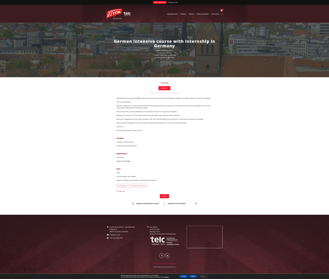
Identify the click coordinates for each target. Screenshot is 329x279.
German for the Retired (177, 204)
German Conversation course (147, 204)
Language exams (172, 14)
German (183, 14)
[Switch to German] (222, 14)
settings (166, 277)
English (191, 14)
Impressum (160, 263)
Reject (193, 276)
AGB (155, 263)
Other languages (202, 14)
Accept (183, 276)
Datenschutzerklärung (169, 263)
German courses (122, 186)
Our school (215, 14)
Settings (203, 276)
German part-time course (139, 186)
